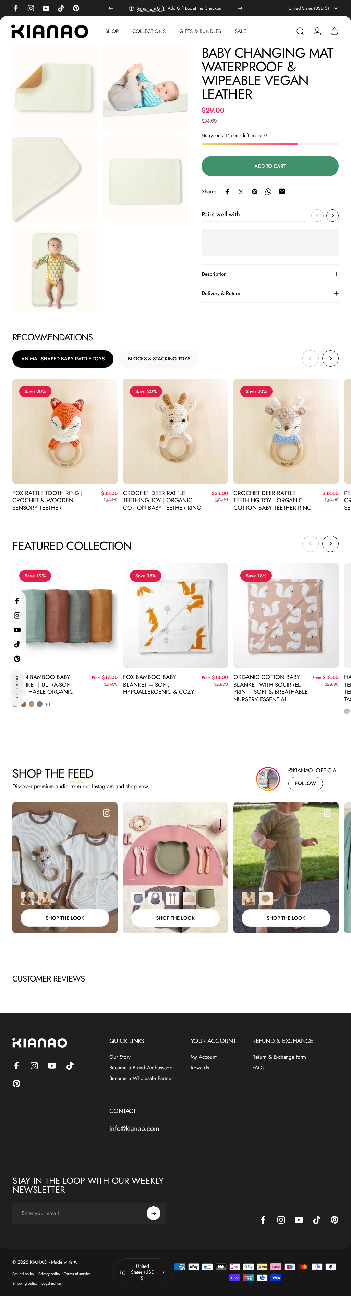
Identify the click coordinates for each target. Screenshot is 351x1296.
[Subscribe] (310, 1227)
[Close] (325, 1171)
